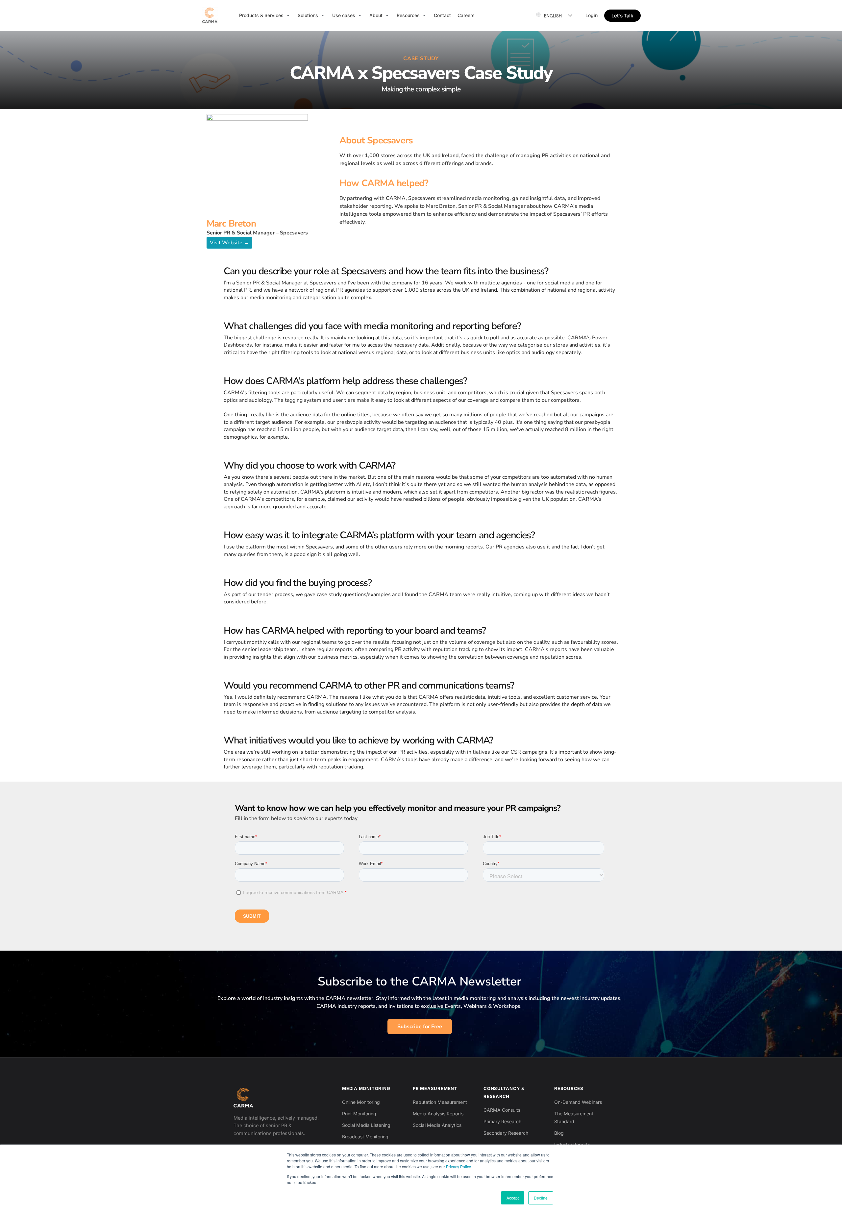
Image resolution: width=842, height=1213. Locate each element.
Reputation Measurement (440, 1102)
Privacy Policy (458, 1166)
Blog (559, 1133)
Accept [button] (513, 1198)
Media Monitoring (366, 1088)
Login (591, 15)
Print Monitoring (359, 1113)
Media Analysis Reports (438, 1113)
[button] (265, 15)
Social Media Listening (366, 1125)
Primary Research (502, 1121)
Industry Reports (572, 1144)
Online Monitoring (361, 1102)
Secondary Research (505, 1133)
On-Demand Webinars (578, 1102)
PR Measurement (435, 1088)
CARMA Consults (501, 1110)
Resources (568, 1088)
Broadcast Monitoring (365, 1136)
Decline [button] (541, 1198)
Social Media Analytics (437, 1125)
